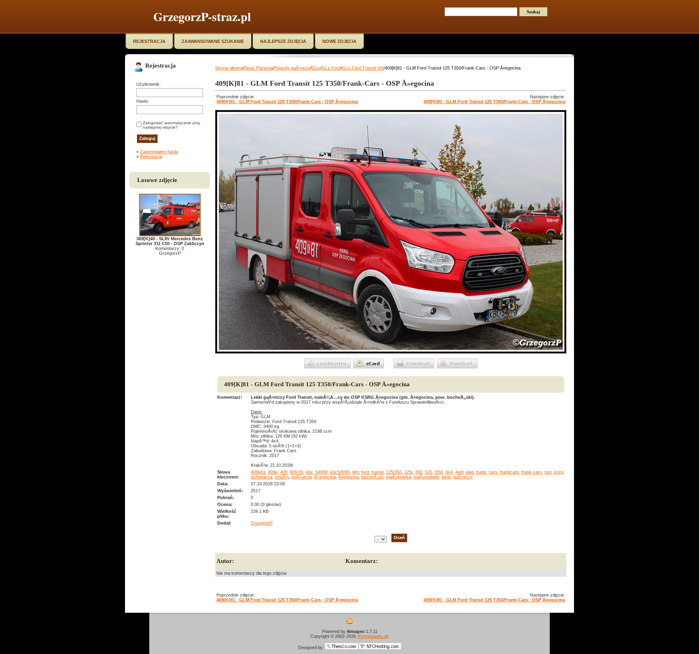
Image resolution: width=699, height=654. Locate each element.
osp (548, 472)
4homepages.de (373, 636)
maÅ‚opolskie (426, 476)
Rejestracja (151, 156)
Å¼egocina (325, 476)
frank (481, 472)
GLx (316, 68)
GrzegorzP (262, 523)
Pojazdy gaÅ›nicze (292, 68)
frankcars (509, 472)
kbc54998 (340, 472)
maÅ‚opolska (398, 476)
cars (493, 472)
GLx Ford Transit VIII (362, 68)
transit (377, 472)
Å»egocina (348, 476)
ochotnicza (261, 476)
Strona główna (229, 68)
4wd (459, 472)
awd (470, 472)
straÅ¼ (282, 476)
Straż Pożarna (258, 68)
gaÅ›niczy (463, 476)
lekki (446, 476)
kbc (309, 472)
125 (428, 472)
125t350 (394, 472)
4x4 (449, 472)
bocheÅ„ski (372, 476)
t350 (438, 472)
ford (365, 472)
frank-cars (531, 472)
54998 (322, 472)
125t (408, 472)
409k (272, 472)
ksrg (558, 472)
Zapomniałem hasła (159, 151)
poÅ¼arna (301, 476)
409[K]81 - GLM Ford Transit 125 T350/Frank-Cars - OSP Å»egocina (287, 101)
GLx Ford (331, 68)
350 (418, 472)
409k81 (258, 472)
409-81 (296, 472)
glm (355, 472)
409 (283, 472)
